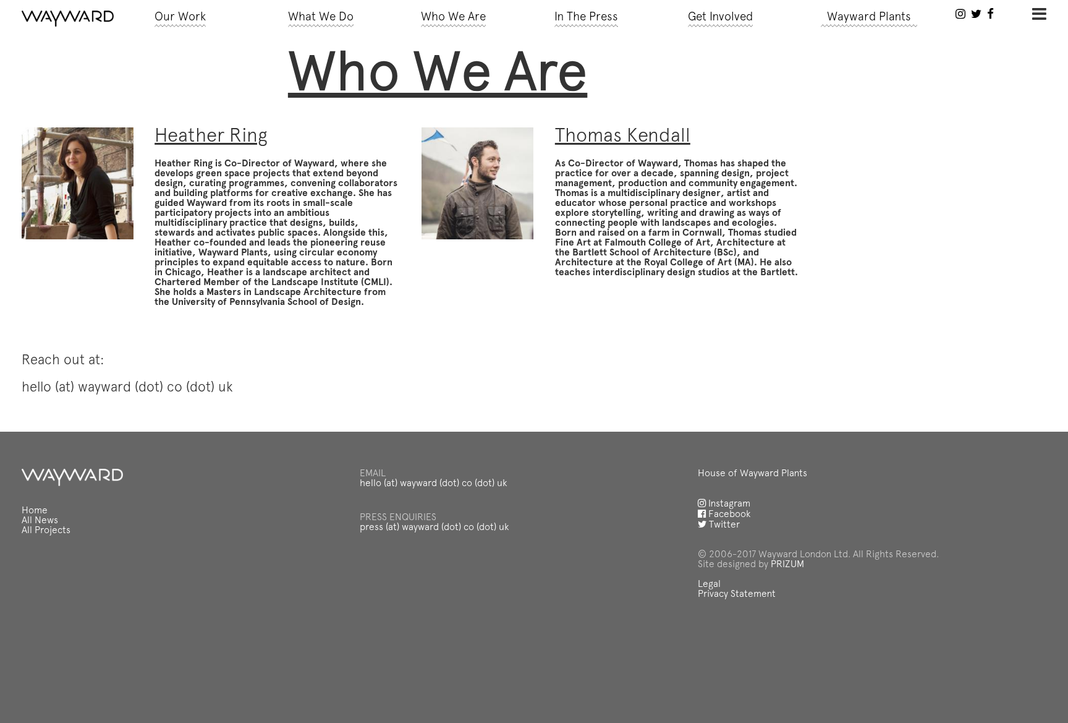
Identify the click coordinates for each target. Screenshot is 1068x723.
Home (35, 511)
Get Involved (720, 18)
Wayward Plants (869, 18)
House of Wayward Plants (752, 474)
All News (40, 521)
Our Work (180, 18)
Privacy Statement (737, 594)
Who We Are (453, 18)
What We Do (321, 18)
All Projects (46, 531)
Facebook (728, 515)
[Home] (68, 19)
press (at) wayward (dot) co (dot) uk (434, 528)
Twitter (723, 525)
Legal (709, 584)
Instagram (728, 504)
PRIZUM (787, 565)
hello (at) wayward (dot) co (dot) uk (433, 484)
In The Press (586, 18)
